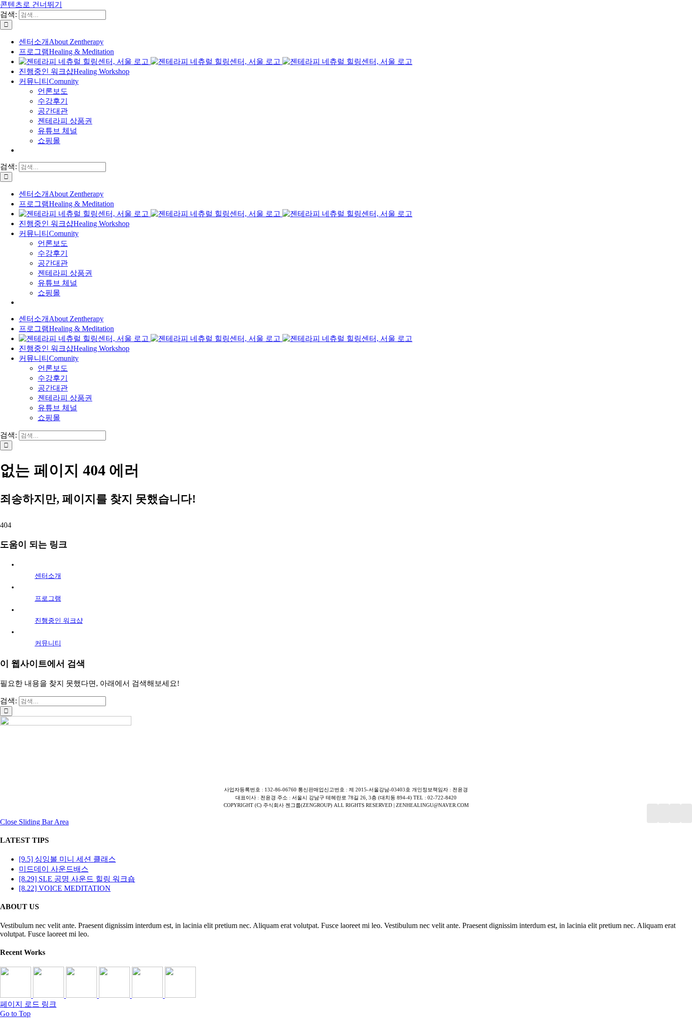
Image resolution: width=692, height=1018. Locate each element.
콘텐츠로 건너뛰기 (31, 4)
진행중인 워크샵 (59, 620)
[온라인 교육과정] (82, 995)
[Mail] (686, 813)
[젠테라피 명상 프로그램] (49, 995)
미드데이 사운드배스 (54, 869)
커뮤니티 (48, 643)
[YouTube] (663, 813)
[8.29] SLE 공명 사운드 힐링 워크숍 (77, 879)
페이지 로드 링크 (28, 1004)
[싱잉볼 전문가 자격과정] (148, 995)
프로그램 (48, 598)
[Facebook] (652, 813)
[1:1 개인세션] (16, 995)
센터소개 (48, 575)
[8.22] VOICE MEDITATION (65, 888)
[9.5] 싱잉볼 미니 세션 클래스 (67, 859)
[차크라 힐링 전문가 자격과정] (180, 995)
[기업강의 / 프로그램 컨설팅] (115, 995)
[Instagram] (675, 813)
